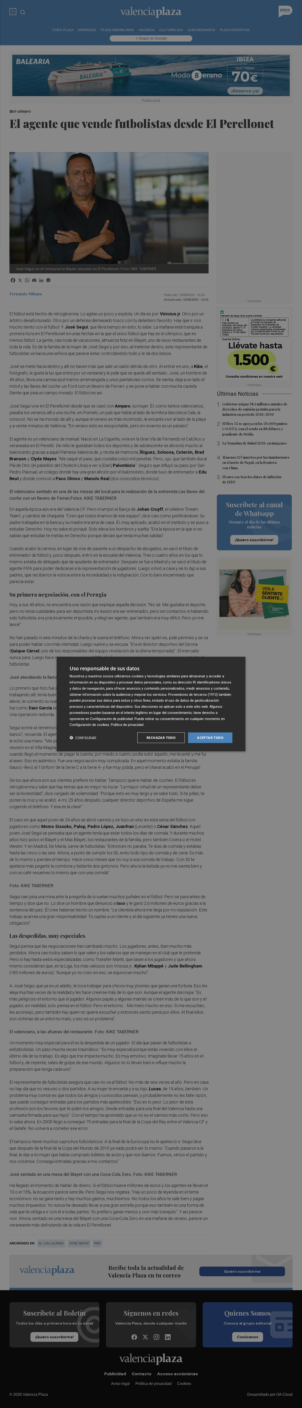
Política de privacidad (127, 725)
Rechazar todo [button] (161, 737)
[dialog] (151, 704)
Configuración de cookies (89, 725)
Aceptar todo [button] (210, 737)
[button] (83, 738)
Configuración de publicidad (111, 718)
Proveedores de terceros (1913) (193, 694)
